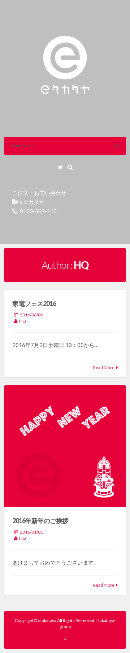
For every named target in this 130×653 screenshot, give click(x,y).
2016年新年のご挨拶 (40, 521)
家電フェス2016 (34, 303)
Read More (103, 367)
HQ (22, 321)
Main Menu (22, 145)
